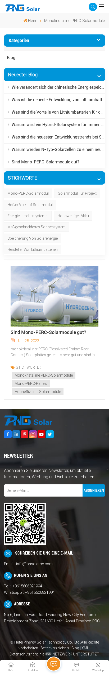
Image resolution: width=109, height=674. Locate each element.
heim (32, 20)
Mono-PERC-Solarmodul (28, 193)
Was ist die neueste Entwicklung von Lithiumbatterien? (58, 99)
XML (85, 648)
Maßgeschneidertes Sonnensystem (36, 227)
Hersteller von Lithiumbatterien (32, 249)
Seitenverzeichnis (55, 648)
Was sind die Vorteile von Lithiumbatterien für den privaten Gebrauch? (58, 112)
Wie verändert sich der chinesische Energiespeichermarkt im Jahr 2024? (58, 87)
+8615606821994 (27, 586)
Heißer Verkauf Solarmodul (30, 205)
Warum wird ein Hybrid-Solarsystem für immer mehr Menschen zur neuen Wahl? (58, 124)
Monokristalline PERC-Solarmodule (44, 375)
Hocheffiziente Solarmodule (38, 392)
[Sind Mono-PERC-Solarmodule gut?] (54, 296)
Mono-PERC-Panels (31, 383)
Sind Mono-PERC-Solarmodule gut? (45, 161)
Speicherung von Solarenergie (32, 238)
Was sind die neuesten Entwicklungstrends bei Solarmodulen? (58, 137)
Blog (11, 57)
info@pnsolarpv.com (34, 563)
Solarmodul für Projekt (77, 193)
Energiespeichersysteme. (27, 216)
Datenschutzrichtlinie (27, 654)
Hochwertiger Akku (73, 216)
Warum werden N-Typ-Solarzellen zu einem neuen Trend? (58, 149)
